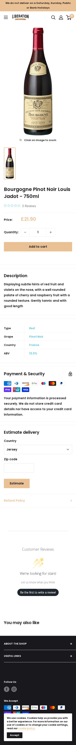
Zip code (10, 459)
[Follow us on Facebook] (6, 689)
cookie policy (26, 728)
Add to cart (38, 246)
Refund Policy (14, 500)
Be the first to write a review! (38, 592)
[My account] (61, 17)
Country (10, 441)
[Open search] (53, 17)
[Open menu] (6, 17)
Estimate (17, 483)
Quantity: (11, 232)
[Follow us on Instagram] (14, 689)
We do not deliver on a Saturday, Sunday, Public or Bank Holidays (38, 5)
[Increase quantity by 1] (51, 232)
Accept (14, 735)
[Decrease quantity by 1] (25, 232)
